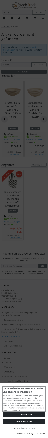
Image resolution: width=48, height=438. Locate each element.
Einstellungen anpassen (25, 428)
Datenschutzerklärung (24, 433)
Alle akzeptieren (24, 415)
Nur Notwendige (24, 421)
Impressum (40, 433)
